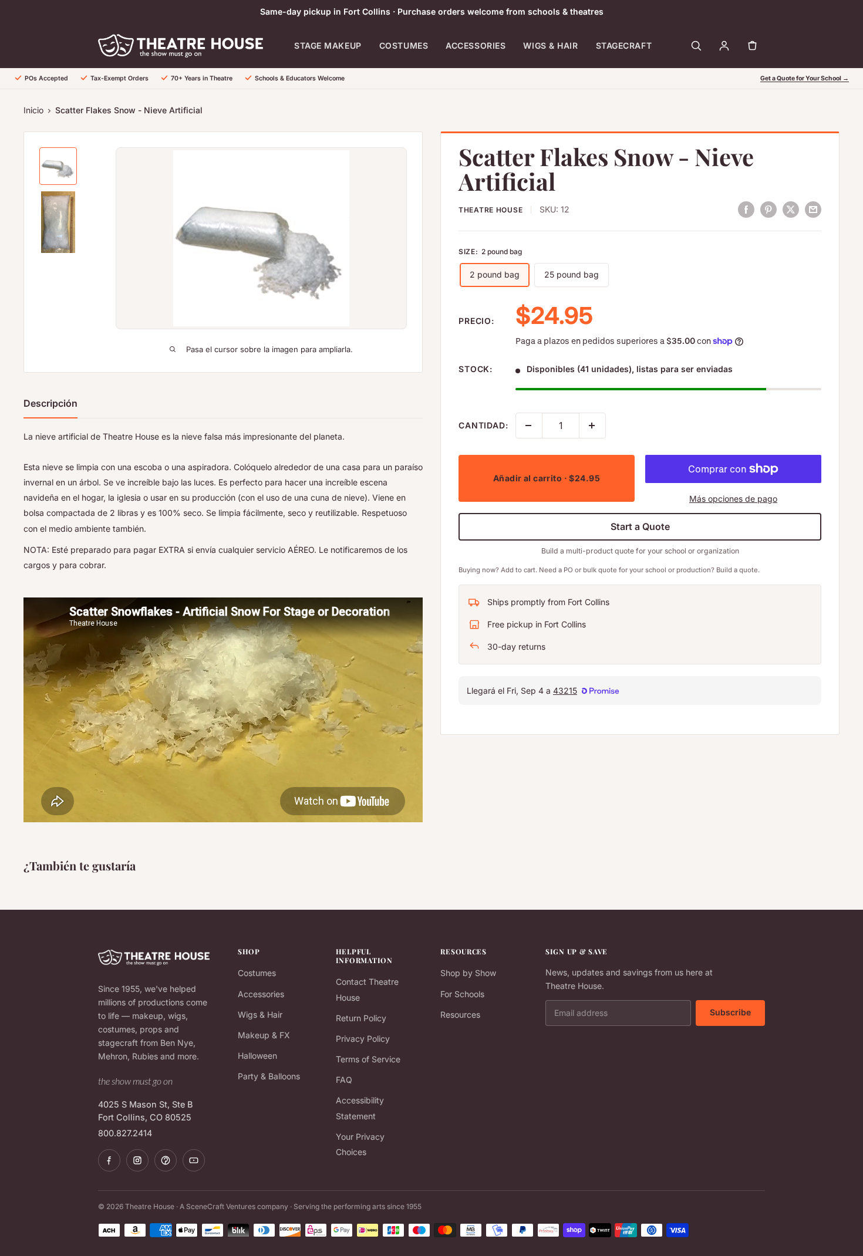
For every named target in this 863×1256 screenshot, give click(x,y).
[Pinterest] (165, 1160)
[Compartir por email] (813, 209)
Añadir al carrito (546, 478)
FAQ (344, 1080)
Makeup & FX (264, 1035)
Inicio (33, 110)
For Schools (462, 994)
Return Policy (361, 1018)
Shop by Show (468, 973)
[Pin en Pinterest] (768, 209)
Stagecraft (624, 45)
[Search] (696, 46)
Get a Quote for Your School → (804, 78)
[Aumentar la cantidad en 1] (592, 425)
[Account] (724, 46)
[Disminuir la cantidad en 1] (529, 425)
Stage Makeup (328, 45)
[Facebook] (109, 1160)
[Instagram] (137, 1160)
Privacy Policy (363, 1039)
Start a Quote (640, 526)
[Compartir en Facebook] (746, 209)
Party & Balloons (269, 1076)
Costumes (403, 45)
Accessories (475, 45)
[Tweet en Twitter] (791, 209)
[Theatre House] (180, 46)
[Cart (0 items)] (752, 46)
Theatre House (490, 209)
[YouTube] (194, 1160)
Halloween (257, 1056)
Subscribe (730, 1012)
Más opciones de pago (733, 499)
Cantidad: (483, 425)
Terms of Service (368, 1059)
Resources (460, 1014)
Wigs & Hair (550, 45)
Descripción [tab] (50, 403)
